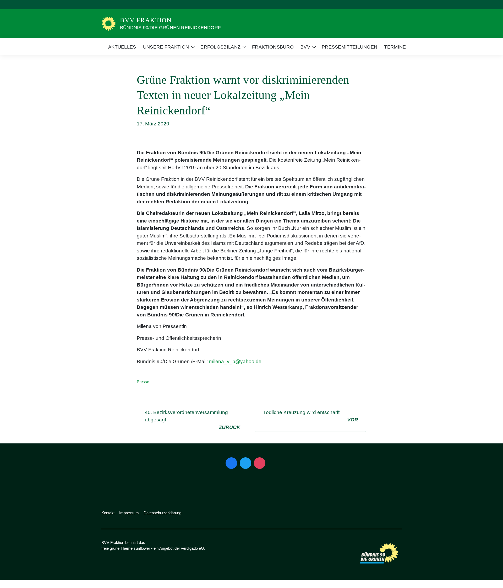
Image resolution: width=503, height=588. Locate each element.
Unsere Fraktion (166, 47)
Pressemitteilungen (349, 47)
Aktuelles (122, 47)
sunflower (142, 548)
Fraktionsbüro (273, 47)
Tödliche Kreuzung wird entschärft (310, 416)
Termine (395, 47)
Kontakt (107, 513)
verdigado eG (192, 548)
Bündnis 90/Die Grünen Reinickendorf (170, 27)
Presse (143, 381)
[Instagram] (260, 463)
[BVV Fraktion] (108, 23)
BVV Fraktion (146, 20)
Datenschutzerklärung (162, 513)
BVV (305, 47)
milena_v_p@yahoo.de (235, 361)
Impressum (129, 513)
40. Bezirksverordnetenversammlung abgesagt (192, 420)
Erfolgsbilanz (220, 47)
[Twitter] (245, 463)
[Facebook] (231, 463)
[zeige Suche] (392, 4)
